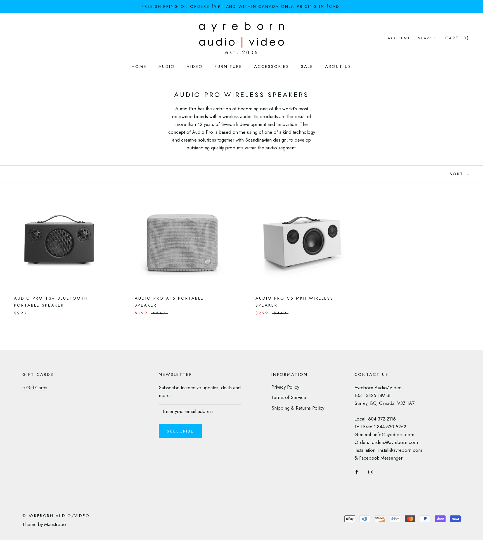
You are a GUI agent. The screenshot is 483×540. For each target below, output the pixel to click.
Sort (458, 174)
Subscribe (180, 431)
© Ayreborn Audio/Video (56, 516)
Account (399, 38)
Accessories (271, 66)
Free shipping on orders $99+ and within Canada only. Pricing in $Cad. (241, 6)
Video (195, 66)
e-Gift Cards (34, 387)
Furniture (228, 66)
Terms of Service (288, 397)
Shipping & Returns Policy (297, 408)
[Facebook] (356, 471)
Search (427, 38)
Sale (307, 66)
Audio (166, 66)
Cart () (457, 38)
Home (139, 66)
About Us (338, 66)
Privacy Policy (285, 387)
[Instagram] (370, 471)
